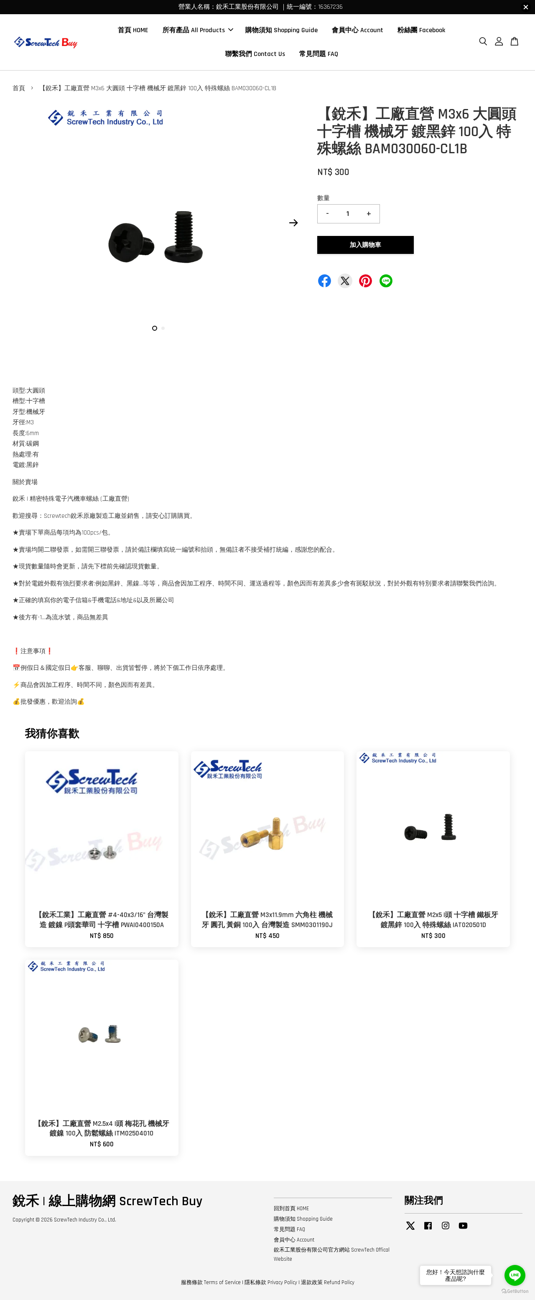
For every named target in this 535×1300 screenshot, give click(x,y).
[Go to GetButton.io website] (515, 1291)
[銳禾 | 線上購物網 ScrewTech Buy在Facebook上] (428, 1230)
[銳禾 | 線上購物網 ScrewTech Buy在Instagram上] (445, 1230)
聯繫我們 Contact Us (255, 54)
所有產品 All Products (194, 30)
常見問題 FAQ (318, 54)
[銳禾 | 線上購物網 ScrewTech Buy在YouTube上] (463, 1230)
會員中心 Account (357, 30)
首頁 (19, 88)
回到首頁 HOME (291, 1208)
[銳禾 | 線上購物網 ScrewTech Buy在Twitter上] (410, 1230)
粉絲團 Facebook (421, 30)
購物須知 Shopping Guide (281, 30)
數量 (323, 198)
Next (293, 223)
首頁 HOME (133, 30)
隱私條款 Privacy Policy (271, 1282)
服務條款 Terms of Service (211, 1282)
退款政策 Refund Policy (327, 1282)
